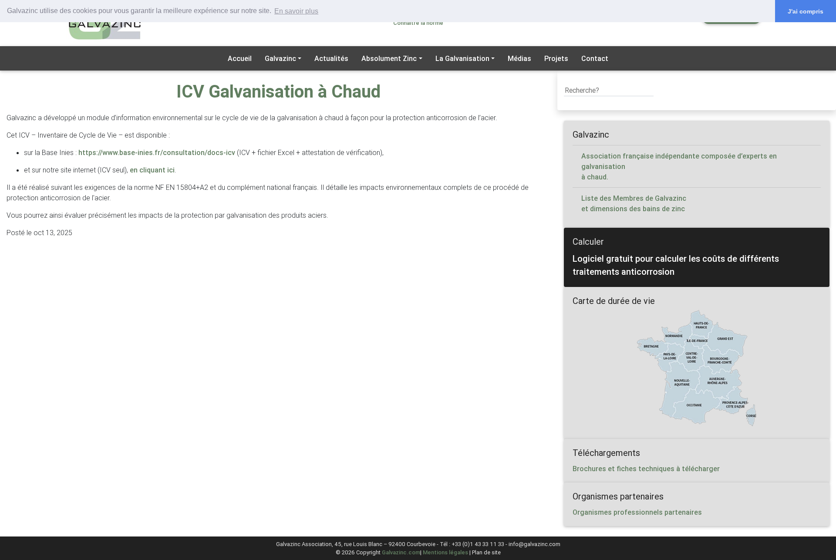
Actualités (331, 58)
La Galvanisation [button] (462, 58)
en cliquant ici (152, 169)
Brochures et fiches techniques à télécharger (646, 468)
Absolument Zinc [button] (389, 58)
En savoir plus (296, 11)
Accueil (240, 58)
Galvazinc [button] (280, 58)
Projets (556, 58)
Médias (519, 58)
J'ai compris (805, 11)
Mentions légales (445, 552)
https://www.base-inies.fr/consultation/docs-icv (156, 152)
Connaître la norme (418, 23)
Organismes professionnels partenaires (637, 512)
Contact (594, 58)
